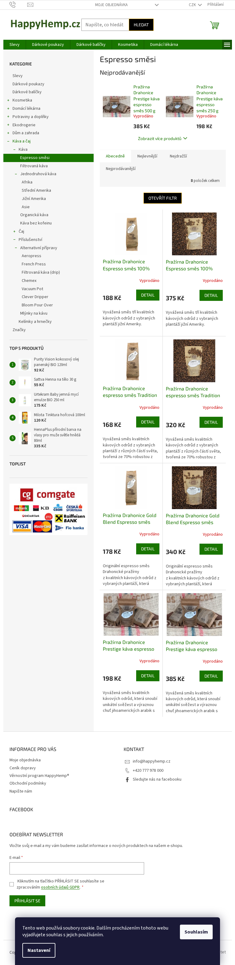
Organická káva (34, 215)
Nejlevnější (147, 156)
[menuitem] (14, 45)
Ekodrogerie (24, 125)
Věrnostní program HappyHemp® (39, 776)
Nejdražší (178, 156)
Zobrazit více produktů (159, 138)
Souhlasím (196, 932)
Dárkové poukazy (28, 84)
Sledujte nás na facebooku (157, 779)
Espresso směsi (35, 158)
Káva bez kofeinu (36, 223)
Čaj (21, 231)
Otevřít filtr (162, 198)
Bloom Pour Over (37, 305)
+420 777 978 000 (148, 770)
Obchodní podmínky (27, 783)
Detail (148, 295)
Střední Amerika (36, 190)
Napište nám (20, 791)
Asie (26, 207)
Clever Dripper (35, 297)
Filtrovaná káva (34, 166)
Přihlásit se (27, 900)
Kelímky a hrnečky (35, 322)
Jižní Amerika (34, 199)
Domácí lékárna (26, 108)
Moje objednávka (111, 5)
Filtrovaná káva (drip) (41, 272)
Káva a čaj (22, 141)
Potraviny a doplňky (31, 117)
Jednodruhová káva (38, 174)
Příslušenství (30, 240)
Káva (23, 149)
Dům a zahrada (26, 133)
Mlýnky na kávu (33, 313)
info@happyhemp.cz (151, 761)
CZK (193, 5)
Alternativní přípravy (38, 248)
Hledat (141, 24)
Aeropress (31, 256)
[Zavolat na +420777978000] (18, 4)
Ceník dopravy (22, 768)
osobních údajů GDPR (60, 887)
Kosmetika (22, 100)
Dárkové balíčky (27, 92)
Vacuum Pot (32, 289)
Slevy (18, 76)
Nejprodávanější (121, 169)
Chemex (29, 281)
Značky (19, 330)
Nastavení (39, 950)
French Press (34, 264)
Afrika (27, 182)
